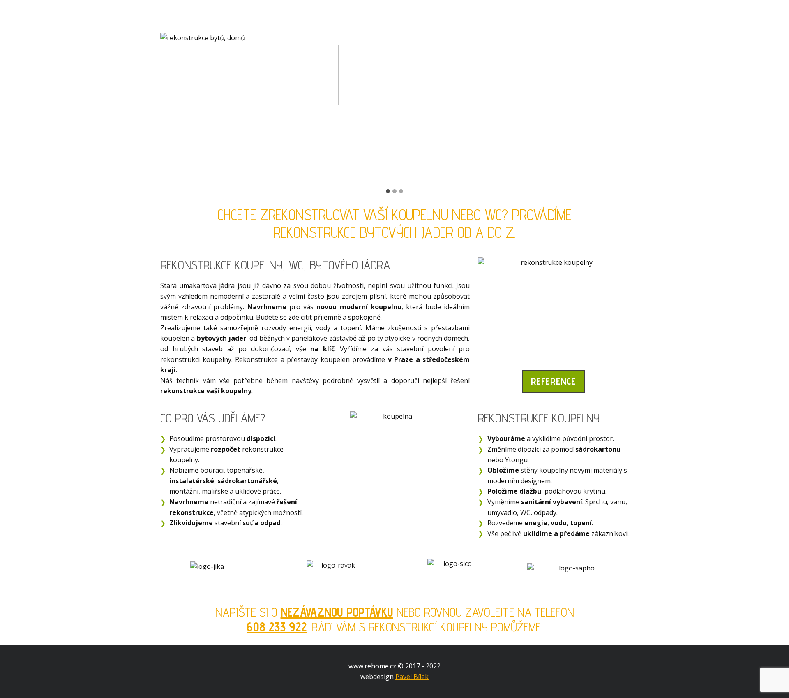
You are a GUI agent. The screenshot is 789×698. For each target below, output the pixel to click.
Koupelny (352, 16)
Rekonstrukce (202, 16)
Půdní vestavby (429, 16)
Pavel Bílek (412, 676)
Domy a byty (283, 16)
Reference (507, 16)
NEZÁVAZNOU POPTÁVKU (337, 612)
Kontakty (570, 16)
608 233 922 (277, 626)
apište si (245, 612)
